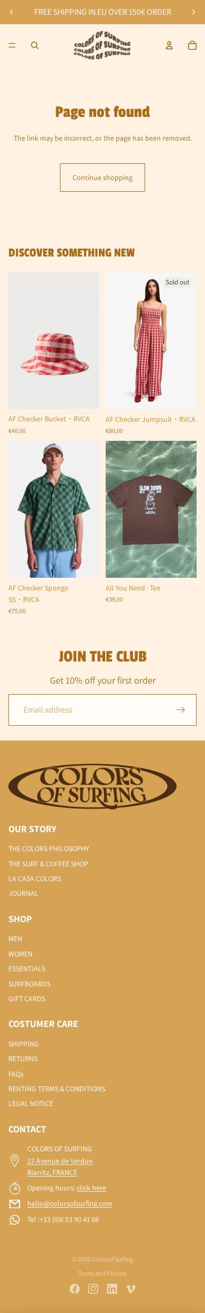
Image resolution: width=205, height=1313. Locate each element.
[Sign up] (181, 710)
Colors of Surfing (112, 1259)
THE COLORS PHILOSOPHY (48, 848)
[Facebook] (74, 1288)
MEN (15, 938)
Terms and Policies (102, 1273)
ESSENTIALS (26, 968)
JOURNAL (23, 893)
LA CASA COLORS (34, 878)
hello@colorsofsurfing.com (69, 1203)
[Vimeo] (130, 1288)
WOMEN (20, 954)
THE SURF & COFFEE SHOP (48, 863)
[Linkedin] (112, 1288)
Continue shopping (102, 177)
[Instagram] (93, 1288)
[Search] (34, 45)
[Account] (169, 45)
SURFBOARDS (29, 984)
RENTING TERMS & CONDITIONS (56, 1088)
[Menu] (12, 45)
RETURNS (22, 1058)
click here (91, 1187)
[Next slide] (193, 12)
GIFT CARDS (26, 998)
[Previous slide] (11, 12)
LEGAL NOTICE (30, 1103)
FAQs (16, 1074)
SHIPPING (23, 1044)
